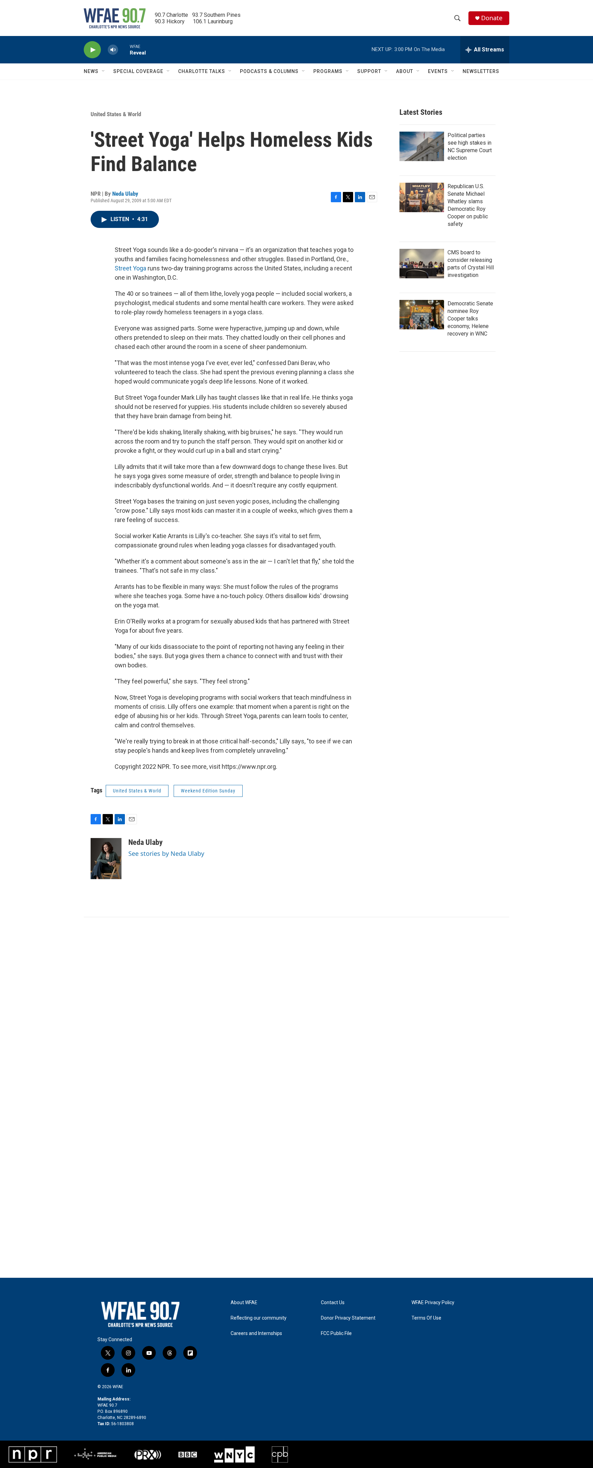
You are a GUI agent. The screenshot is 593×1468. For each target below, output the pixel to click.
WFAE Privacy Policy (432, 1302)
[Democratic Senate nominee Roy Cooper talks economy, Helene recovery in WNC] (421, 314)
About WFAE (244, 1302)
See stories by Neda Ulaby (166, 853)
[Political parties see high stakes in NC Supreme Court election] (421, 146)
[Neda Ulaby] (106, 858)
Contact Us (333, 1302)
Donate (491, 18)
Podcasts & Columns (269, 71)
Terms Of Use (426, 1318)
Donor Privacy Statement (348, 1318)
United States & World (116, 114)
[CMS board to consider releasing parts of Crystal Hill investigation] (421, 263)
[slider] (124, 49)
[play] (92, 50)
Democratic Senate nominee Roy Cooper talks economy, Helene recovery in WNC (470, 318)
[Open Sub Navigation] (103, 71)
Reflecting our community (259, 1318)
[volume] (113, 50)
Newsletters (481, 71)
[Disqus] (296, 1009)
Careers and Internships (256, 1333)
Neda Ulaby (125, 193)
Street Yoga (130, 268)
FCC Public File (336, 1333)
